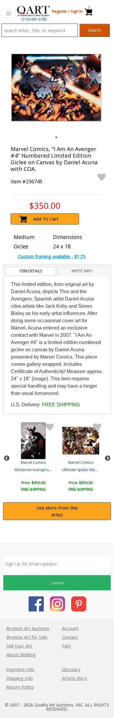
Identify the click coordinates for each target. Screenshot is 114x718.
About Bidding (21, 654)
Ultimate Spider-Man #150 (84, 469)
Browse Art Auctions (27, 628)
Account (70, 628)
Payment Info (20, 669)
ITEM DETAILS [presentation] (30, 271)
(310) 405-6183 (34, 19)
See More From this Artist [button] (57, 511)
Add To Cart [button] (45, 219)
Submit (57, 582)
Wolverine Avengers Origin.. (38, 469)
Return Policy (20, 687)
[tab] (30, 271)
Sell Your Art (19, 646)
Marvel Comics (33, 462)
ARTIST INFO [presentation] (81, 271)
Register (59, 11)
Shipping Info (19, 678)
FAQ (66, 646)
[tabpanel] (56, 87)
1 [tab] (56, 137)
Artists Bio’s (74, 678)
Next (108, 458)
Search (94, 30)
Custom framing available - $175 (51, 256)
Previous (7, 458)
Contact (70, 637)
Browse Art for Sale (26, 637)
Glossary (71, 669)
